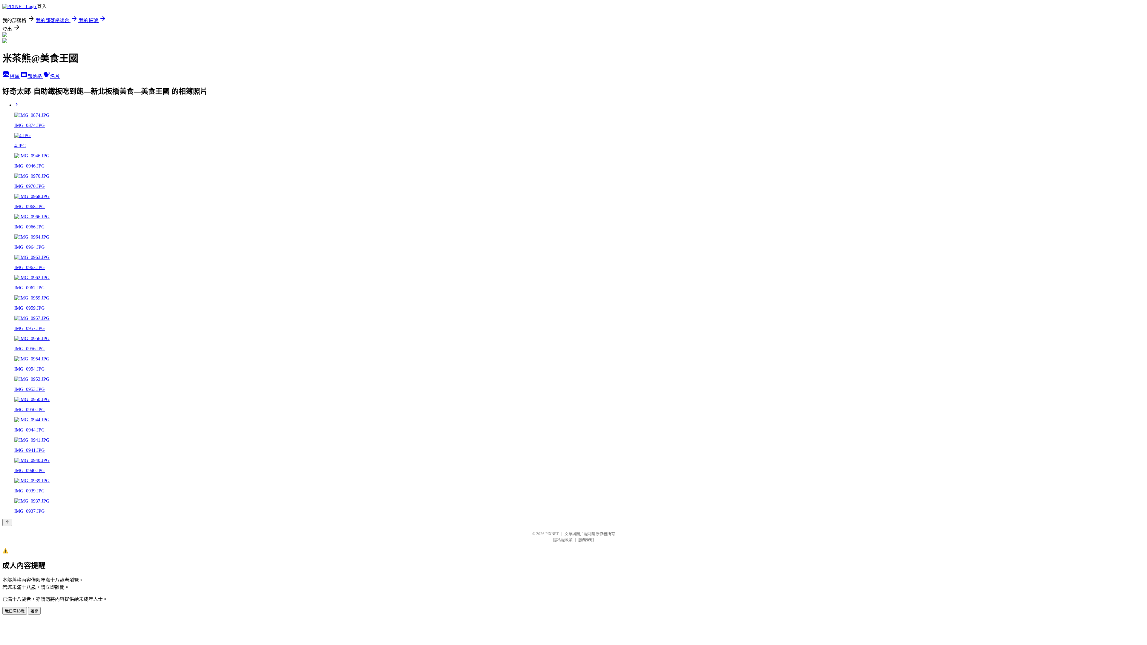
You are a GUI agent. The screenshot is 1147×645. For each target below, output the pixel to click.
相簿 (15, 76)
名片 (55, 76)
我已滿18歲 (14, 611)
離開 (34, 611)
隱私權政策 (563, 540)
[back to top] (7, 522)
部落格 (35, 76)
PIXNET (552, 534)
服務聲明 (586, 540)
